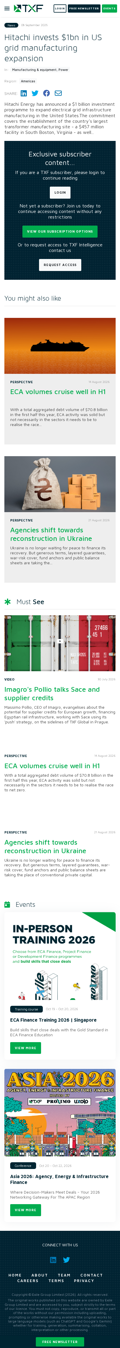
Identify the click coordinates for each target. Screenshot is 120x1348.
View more (25, 1048)
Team (64, 1275)
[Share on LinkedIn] (23, 93)
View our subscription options (60, 231)
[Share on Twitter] (35, 93)
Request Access (60, 265)
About (39, 1275)
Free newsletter (60, 1342)
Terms (56, 1280)
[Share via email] (58, 93)
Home (15, 1275)
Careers (28, 1280)
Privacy (84, 1280)
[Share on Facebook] (46, 93)
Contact (91, 1275)
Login (60, 192)
